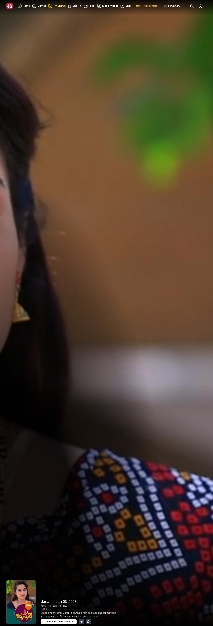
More (96, 617)
